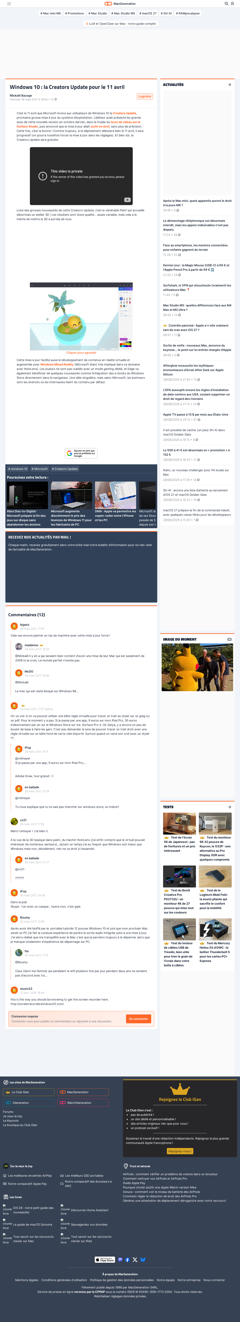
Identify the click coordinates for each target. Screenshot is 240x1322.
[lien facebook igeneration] (127, 1260)
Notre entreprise (189, 1280)
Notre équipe (166, 1280)
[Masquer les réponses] (12, 668)
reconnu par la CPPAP (90, 1292)
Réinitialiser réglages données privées (120, 1296)
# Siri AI (166, 13)
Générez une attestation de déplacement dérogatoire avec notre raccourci (174, 1200)
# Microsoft (40, 469)
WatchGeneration (79, 1102)
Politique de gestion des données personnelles (122, 1280)
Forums (8, 1111)
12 (52, 99)
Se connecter (138, 1019)
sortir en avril (100, 126)
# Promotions (74, 13)
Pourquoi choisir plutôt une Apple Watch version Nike (159, 1187)
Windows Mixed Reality (57, 364)
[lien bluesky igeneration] (142, 1260)
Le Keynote (10, 1120)
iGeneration (21, 1102)
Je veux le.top (12, 1116)
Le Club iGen (20, 1092)
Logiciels (144, 96)
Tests (168, 807)
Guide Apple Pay (134, 1183)
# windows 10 (17, 469)
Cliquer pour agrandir (81, 352)
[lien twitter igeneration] (135, 1260)
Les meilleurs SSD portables (84, 1175)
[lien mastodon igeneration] (120, 1260)
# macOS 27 (147, 13)
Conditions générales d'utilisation (64, 1280)
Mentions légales (26, 1280)
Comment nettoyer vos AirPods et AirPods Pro (155, 1178)
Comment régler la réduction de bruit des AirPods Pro (160, 1196)
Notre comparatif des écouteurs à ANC (88, 1184)
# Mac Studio (97, 13)
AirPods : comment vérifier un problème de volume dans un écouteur (170, 1174)
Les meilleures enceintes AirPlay (30, 1175)
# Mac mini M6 (50, 13)
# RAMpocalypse (188, 13)
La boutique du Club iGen (20, 1125)
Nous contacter (214, 1280)
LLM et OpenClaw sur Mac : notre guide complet (122, 23)
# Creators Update (65, 469)
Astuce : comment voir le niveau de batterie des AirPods (161, 1192)
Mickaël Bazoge (21, 95)
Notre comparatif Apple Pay (27, 1183)
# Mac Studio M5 (123, 13)
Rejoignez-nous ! (180, 1151)
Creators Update (124, 113)
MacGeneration (77, 1092)
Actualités (173, 84)
